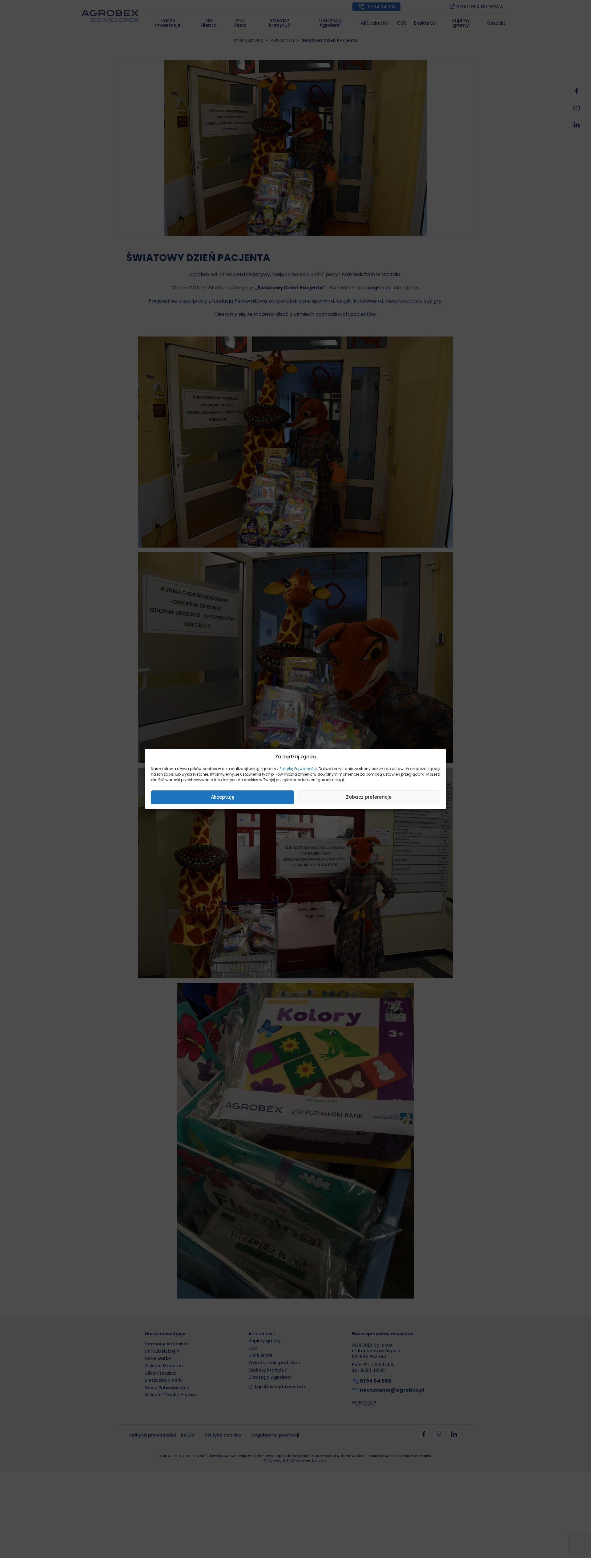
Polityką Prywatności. (298, 768)
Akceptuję (222, 797)
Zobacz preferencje (369, 797)
